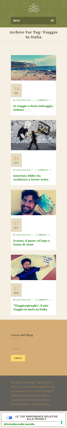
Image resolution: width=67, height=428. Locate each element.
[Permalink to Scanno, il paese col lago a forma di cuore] (33, 214)
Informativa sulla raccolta (19, 424)
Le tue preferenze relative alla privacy (36, 418)
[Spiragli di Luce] (33, 8)
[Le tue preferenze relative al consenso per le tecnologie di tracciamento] (62, 423)
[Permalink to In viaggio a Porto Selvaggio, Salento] (33, 79)
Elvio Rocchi (23, 100)
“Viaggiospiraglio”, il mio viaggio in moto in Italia (30, 307)
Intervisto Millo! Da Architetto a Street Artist (30, 177)
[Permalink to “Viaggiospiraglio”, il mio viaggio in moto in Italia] (33, 279)
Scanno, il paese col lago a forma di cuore (31, 242)
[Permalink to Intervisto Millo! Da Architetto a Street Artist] (33, 149)
